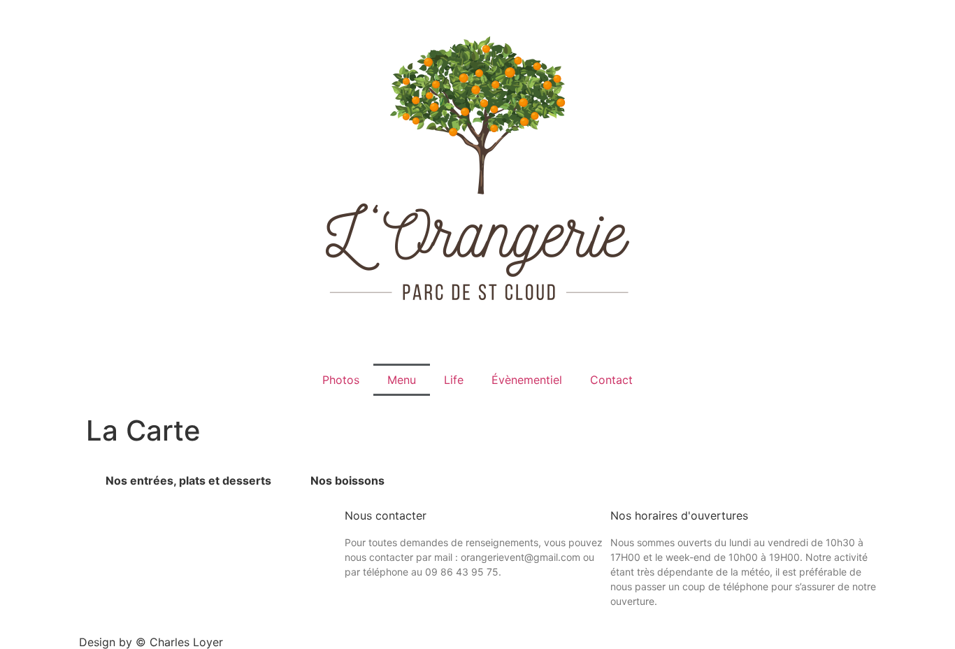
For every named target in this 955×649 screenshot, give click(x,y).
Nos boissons (347, 480)
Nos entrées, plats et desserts (188, 480)
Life (454, 380)
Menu (401, 380)
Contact (611, 380)
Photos (340, 380)
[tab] (188, 480)
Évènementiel (526, 380)
